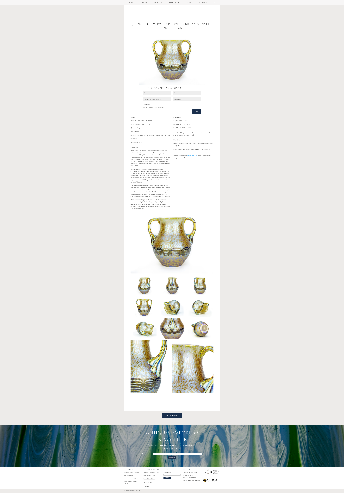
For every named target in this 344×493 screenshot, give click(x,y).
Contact (203, 2)
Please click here (192, 155)
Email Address (147, 454)
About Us (158, 2)
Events (189, 2)
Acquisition (174, 2)
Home (131, 2)
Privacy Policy (147, 482)
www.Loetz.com (189, 477)
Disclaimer (147, 486)
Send (196, 111)
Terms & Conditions (149, 479)
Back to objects (172, 415)
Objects (144, 2)
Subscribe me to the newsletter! (155, 107)
